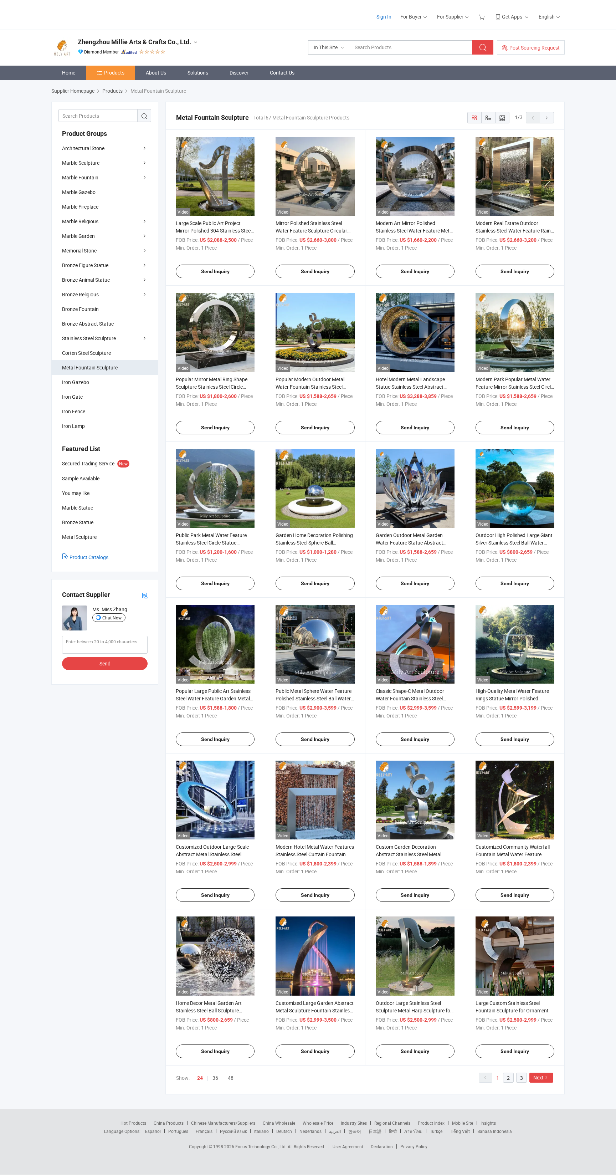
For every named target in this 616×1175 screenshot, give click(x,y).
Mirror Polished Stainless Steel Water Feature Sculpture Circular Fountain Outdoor (311, 230)
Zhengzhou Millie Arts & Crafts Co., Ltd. (134, 42)
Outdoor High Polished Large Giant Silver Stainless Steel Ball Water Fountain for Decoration (514, 542)
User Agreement (348, 1146)
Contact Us (282, 72)
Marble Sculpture (80, 162)
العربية (335, 1131)
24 (200, 1078)
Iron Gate (72, 396)
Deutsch (284, 1131)
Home (68, 72)
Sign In (383, 16)
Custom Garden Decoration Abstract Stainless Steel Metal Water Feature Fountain (408, 854)
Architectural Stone (83, 148)
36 (215, 1077)
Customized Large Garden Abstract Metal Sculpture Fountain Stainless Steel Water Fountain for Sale (315, 1010)
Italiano (261, 1131)
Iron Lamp (73, 426)
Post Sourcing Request (534, 47)
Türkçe (436, 1131)
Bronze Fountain (80, 309)
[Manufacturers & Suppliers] (97, 14)
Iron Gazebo (75, 382)
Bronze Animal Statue (86, 279)
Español (153, 1131)
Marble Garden (78, 236)
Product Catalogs (89, 557)
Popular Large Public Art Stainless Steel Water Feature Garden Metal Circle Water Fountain (213, 698)
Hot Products (133, 1123)
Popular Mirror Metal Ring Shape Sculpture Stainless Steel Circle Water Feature (211, 387)
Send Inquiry (215, 271)
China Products (169, 1123)
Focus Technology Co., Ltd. (261, 1146)
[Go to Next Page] (547, 117)
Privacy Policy (413, 1146)
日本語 (375, 1131)
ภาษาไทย (413, 1131)
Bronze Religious (80, 294)
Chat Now (112, 617)
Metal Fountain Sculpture (90, 367)
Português (178, 1131)
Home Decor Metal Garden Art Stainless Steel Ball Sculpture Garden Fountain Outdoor (209, 1010)
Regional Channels (392, 1123)
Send (105, 663)
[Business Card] (145, 595)
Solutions (198, 72)
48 (230, 1077)
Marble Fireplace (80, 206)
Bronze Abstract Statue (88, 323)
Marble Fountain (80, 177)
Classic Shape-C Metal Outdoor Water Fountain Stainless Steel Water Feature (410, 698)
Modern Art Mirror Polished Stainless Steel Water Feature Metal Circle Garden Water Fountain (414, 230)
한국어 (354, 1131)
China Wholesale (279, 1123)
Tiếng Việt (460, 1131)
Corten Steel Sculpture (86, 352)
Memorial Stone (79, 250)
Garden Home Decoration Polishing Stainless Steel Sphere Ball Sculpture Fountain (314, 542)
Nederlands (310, 1131)
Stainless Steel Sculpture (89, 338)
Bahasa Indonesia (494, 1131)
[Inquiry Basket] (482, 16)
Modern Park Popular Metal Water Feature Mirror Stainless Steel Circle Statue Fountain (514, 387)
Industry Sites (354, 1123)
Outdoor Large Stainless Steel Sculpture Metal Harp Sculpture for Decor (414, 1010)
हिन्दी (393, 1131)
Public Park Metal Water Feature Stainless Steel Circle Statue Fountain (211, 542)
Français (204, 1131)
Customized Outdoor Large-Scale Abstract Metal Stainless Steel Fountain (212, 854)
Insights (488, 1123)
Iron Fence (73, 411)
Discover (239, 72)
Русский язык (233, 1131)
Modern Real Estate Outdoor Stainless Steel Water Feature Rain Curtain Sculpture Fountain (513, 230)
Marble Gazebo (79, 192)
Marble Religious (80, 221)
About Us (156, 72)
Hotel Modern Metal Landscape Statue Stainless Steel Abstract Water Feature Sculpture (410, 387)
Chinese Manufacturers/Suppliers (223, 1123)
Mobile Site (462, 1123)
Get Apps (512, 16)
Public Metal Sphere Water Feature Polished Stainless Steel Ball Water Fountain (313, 698)
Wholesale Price (318, 1123)
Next (538, 1077)
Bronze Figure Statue (85, 265)
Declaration (382, 1146)
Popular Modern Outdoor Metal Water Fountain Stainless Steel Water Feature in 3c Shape (310, 387)
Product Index (431, 1123)
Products (114, 72)
